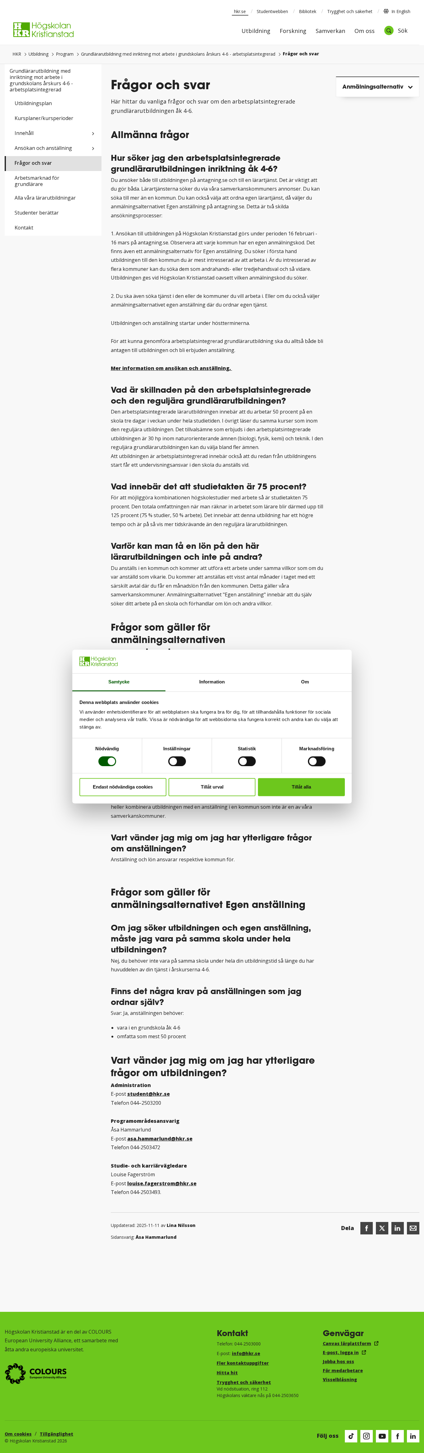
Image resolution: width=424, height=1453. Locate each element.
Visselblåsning (340, 1379)
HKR (16, 54)
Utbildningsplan (33, 103)
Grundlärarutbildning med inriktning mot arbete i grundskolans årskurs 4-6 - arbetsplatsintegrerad (178, 54)
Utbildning (255, 31)
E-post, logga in (341, 1352)
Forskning (293, 31)
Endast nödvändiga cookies (123, 787)
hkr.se (240, 11)
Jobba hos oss (338, 1361)
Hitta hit (227, 1373)
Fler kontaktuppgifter (243, 1363)
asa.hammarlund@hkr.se (159, 1138)
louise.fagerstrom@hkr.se (161, 1183)
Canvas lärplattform (347, 1343)
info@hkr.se (246, 1353)
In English (400, 11)
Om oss (364, 31)
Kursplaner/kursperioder (44, 118)
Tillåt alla (301, 787)
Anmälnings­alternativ (373, 86)
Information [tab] (212, 682)
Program (65, 54)
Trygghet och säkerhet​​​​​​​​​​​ (244, 1382)
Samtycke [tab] (119, 682)
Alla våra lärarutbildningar (45, 197)
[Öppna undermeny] (93, 133)
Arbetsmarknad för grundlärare (37, 180)
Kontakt (24, 227)
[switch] (177, 761)
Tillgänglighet (56, 1434)
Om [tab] (305, 682)
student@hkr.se (148, 1093)
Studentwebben (272, 11)
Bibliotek (307, 11)
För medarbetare (343, 1370)
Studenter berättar (37, 212)
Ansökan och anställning (43, 148)
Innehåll (24, 133)
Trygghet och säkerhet (349, 11)
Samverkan (330, 31)
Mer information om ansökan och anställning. (171, 368)
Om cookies (18, 1434)
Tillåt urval (212, 787)
